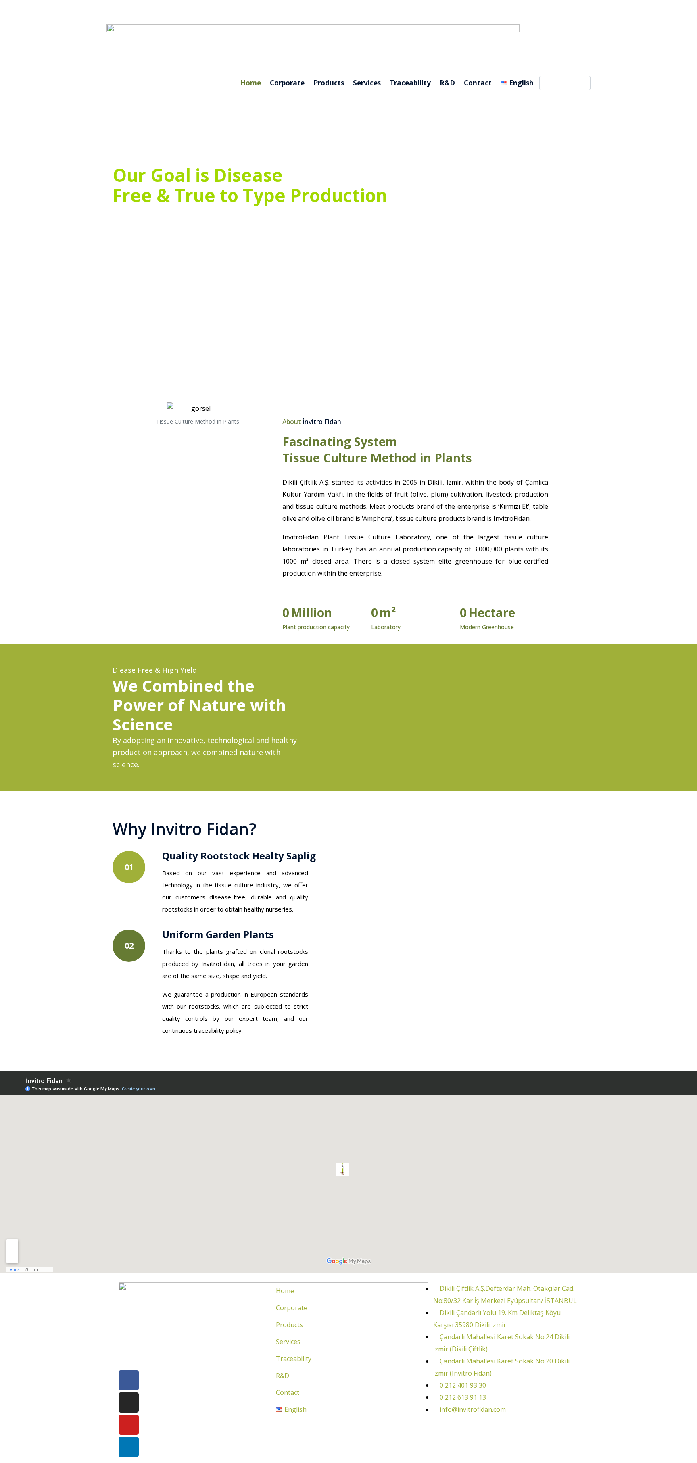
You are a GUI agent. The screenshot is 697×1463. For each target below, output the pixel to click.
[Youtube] (129, 1425)
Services (367, 82)
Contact (478, 82)
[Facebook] (129, 1380)
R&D (447, 82)
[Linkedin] (129, 1447)
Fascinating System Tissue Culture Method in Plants (377, 449)
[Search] (583, 83)
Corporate (287, 82)
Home (250, 82)
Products (328, 82)
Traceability (410, 82)
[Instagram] (129, 1402)
